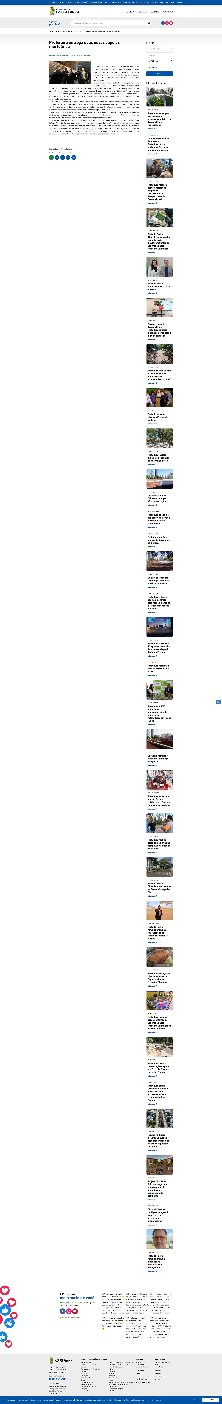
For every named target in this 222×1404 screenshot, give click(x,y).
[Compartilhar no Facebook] (57, 157)
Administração (86, 1362)
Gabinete (111, 1369)
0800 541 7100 (57, 1379)
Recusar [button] (197, 1400)
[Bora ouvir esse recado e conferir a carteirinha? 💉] (113, 1304)
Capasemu (112, 1386)
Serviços (106, 2)
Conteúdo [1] (54, 2)
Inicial (51, 31)
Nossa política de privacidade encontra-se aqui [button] (143, 1400)
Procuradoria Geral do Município (119, 1384)
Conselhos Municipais (116, 1389)
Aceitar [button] (211, 1400)
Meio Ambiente (86, 1378)
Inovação (112, 1375)
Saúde (111, 1380)
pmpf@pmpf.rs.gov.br (56, 1383)
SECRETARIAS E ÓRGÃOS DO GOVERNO (94, 1359)
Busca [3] (70, 2)
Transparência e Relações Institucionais (122, 1382)
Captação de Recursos (88, 1365)
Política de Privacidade (144, 1382)
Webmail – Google (160, 1377)
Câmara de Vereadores (88, 1386)
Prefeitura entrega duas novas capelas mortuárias (102, 31)
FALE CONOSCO (159, 1359)
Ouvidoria (155, 12)
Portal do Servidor (176, 2)
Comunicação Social (115, 1367)
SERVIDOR (157, 1374)
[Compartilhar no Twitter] (62, 157)
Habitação (84, 1375)
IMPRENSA (139, 1374)
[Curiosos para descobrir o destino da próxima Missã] (113, 1328)
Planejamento (113, 1378)
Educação (112, 1371)
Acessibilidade (81, 2)
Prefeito (138, 1362)
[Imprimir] (51, 157)
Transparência (116, 2)
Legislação (155, 2)
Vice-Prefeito (140, 1365)
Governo (142, 12)
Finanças (112, 1373)
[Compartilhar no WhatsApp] (68, 157)
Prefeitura (129, 12)
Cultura (83, 1367)
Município (98, 2)
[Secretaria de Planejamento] (64, 13)
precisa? (55, 23)
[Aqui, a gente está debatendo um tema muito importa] (161, 1328)
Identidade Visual (141, 1379)
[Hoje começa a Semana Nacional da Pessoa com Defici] (161, 1304)
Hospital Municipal (87, 1391)
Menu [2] (62, 2)
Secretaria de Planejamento (65, 31)
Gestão (83, 1371)
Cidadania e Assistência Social (119, 1365)
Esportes (84, 1373)
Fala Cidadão (167, 12)
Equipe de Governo (142, 1367)
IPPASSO (111, 1391)
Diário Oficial (144, 2)
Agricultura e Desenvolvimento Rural (121, 1362)
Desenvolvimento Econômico (90, 1369)
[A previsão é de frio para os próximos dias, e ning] (137, 1304)
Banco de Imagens (142, 1377)
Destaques (164, 2)
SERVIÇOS (157, 1370)
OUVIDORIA (140, 1370)
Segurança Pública (87, 1382)
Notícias (79, 31)
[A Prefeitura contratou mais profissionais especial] (137, 1328)
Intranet (157, 1379)
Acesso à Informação (130, 2)
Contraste (91, 2)
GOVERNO (139, 1359)
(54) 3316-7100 (59, 1372)
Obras (83, 1380)
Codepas (84, 1389)
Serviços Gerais (86, 1384)
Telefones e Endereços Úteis (162, 1364)
